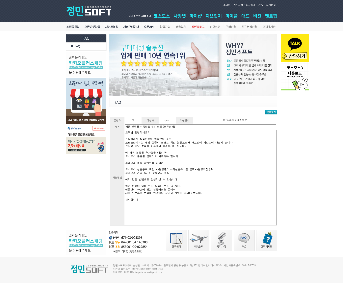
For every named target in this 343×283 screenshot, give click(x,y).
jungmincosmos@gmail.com (148, 272)
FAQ (260, 4)
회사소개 (250, 4)
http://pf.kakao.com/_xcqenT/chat (147, 268)
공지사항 (238, 4)
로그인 (226, 4)
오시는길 (271, 4)
